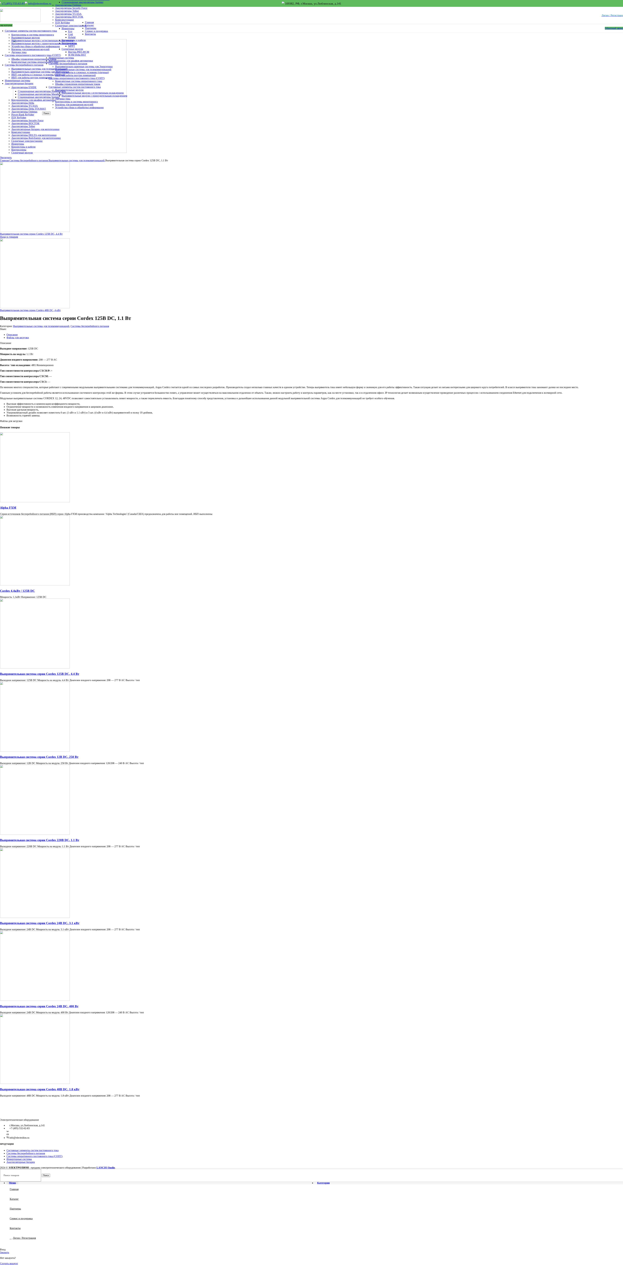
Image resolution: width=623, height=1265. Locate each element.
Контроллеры (18, 149)
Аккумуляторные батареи (20, 1162)
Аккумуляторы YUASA (68, 14)
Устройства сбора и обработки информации (79, 107)
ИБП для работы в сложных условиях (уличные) (82, 72)
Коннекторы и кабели (23, 146)
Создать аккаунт (9, 1263)
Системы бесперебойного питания (29, 160)
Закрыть (4, 1252)
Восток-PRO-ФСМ (78, 52)
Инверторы (17, 143)
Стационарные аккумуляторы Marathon (39, 94)
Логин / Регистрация (24, 1238)
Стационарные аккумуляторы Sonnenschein (42, 91)
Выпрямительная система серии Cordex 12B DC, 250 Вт (39, 757)
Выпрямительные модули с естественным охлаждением (93, 92)
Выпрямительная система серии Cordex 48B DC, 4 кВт (30, 310)
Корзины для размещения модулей (30, 49)
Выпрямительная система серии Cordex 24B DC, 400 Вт (39, 1006)
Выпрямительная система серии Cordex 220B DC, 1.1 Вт (39, 840)
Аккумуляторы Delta (22, 103)
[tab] (314, 334)
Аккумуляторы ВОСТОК (69, 16)
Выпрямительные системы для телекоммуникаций (83, 69)
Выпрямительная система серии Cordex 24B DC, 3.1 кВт (39, 923)
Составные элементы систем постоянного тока (32, 1150)
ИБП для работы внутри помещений (31, 77)
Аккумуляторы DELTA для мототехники (33, 135)
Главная (4, 160)
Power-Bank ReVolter (22, 114)
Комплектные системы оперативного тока (78, 81)
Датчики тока (18, 52)
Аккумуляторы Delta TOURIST (28, 108)
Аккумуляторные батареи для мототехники (35, 129)
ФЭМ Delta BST (77, 54)
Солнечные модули (22, 152)
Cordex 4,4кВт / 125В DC (17, 591)
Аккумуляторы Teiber (67, 11)
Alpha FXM (8, 507)
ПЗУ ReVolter (62, 22)
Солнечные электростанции (27, 141)
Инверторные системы (19, 1159)
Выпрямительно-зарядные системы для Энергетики (84, 66)
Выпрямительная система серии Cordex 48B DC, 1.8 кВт (39, 1089)
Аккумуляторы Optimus (68, 5)
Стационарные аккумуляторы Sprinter (82, 2)
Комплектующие (64, 19)
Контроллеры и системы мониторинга (32, 34)
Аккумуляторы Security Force (71, 8)
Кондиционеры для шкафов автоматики (33, 100)
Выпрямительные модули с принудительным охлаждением (94, 95)
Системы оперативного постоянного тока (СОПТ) (34, 1156)
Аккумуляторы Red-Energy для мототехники (36, 138)
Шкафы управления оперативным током (77, 84)
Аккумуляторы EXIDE (24, 87)
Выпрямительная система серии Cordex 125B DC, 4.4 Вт (31, 233)
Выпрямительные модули (25, 37)
